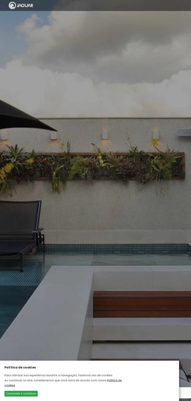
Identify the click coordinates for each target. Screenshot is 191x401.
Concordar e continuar (21, 393)
